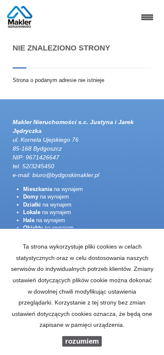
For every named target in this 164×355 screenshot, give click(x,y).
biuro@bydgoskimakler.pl (65, 175)
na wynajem (53, 189)
